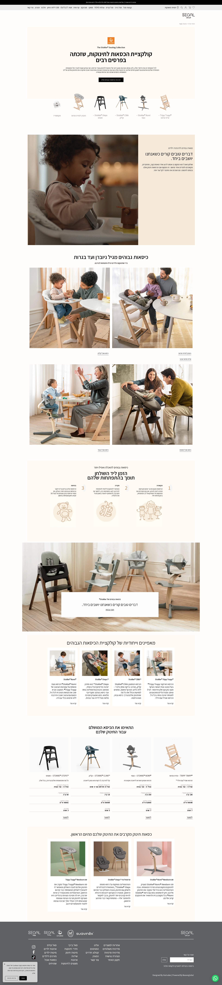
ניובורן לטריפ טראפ (78, 115)
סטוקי (91, 7)
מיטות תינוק (72, 952)
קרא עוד (170, 703)
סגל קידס (109, 7)
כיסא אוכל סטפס (185, 450)
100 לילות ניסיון (53, 7)
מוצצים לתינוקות (69, 963)
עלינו (96, 945)
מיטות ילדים (50, 952)
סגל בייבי (118, 7)
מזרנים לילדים (49, 956)
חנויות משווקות (170, 7)
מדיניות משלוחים (111, 949)
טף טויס (76, 7)
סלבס (43, 7)
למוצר (190, 817)
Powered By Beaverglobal (183, 975)
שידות (75, 956)
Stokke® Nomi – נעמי (143, 116)
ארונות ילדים (50, 949)
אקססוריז (57, 115)
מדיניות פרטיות (11, 978)
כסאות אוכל (51, 960)
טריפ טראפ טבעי (185, 359)
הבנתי (23, 978)
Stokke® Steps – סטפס (100, 116)
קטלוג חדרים (92, 952)
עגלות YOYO (99, 7)
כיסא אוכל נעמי (103, 450)
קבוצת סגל (127, 7)
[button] (215, 978)
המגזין (37, 7)
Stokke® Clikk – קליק (122, 116)
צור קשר (30, 7)
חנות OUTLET (66, 7)
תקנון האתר (114, 960)
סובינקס (84, 7)
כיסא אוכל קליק (103, 353)
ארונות (74, 960)
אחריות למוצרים (112, 945)
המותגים (94, 949)
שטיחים (53, 963)
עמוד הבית (191, 24)
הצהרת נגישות (112, 956)
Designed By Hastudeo (162, 975)
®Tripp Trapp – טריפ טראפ (165, 116)
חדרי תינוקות (71, 949)
